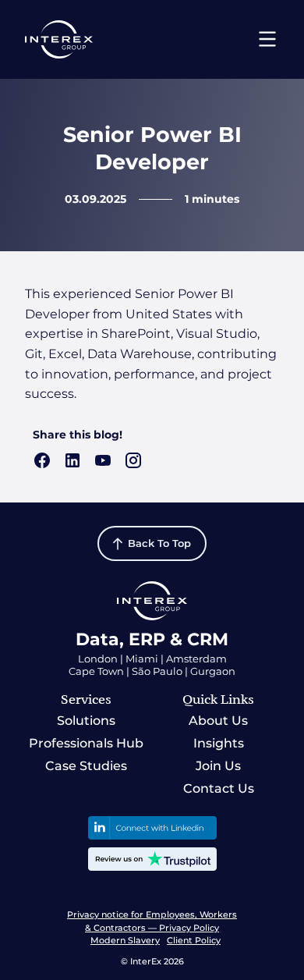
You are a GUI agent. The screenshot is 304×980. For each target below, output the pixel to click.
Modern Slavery (125, 940)
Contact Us (218, 788)
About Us (218, 720)
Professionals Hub (86, 743)
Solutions (86, 720)
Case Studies (86, 765)
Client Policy (194, 940)
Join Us (218, 765)
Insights (218, 743)
